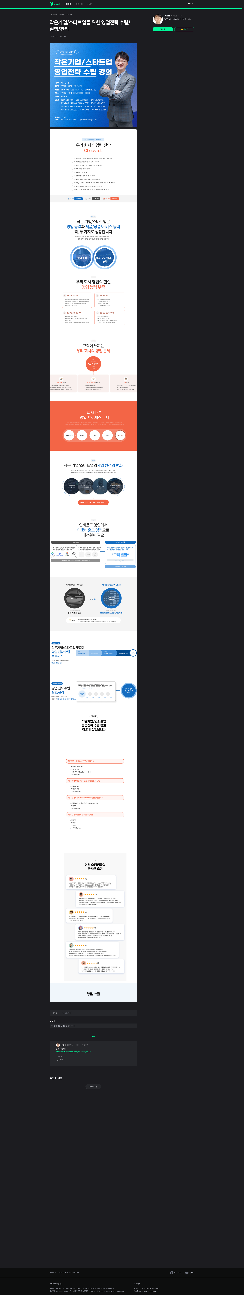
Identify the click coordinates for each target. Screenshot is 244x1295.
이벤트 (90, 4)
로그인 (190, 4)
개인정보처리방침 (64, 1272)
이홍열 (167, 15)
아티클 (68, 4)
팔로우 (163, 29)
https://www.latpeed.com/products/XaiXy (73, 1052)
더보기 (92, 1086)
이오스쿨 (79, 4)
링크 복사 (67, 1013)
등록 (93, 1036)
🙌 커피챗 (184, 29)
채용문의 (75, 1272)
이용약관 (53, 1272)
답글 (61, 1060)
